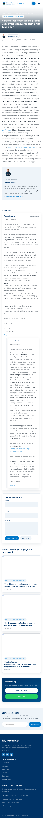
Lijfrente (5, 766)
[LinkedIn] (7, 754)
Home (4, 13)
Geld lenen (6, 776)
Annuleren (25, 538)
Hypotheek (6, 763)
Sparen (4, 773)
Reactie (7, 520)
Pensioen (5, 769)
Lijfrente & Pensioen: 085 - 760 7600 (15, 796)
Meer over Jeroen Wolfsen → (13, 196)
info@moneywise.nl (9, 806)
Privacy (18, 815)
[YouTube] (11, 754)
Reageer (6, 335)
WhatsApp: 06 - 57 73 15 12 (11, 802)
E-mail (7, 511)
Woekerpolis (6, 779)
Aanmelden (35, 724)
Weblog (10, 13)
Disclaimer (25, 815)
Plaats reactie (12, 538)
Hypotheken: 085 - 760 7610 (12, 799)
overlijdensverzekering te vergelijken (22, 147)
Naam (7, 500)
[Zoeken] (34, 3)
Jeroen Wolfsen (13, 36)
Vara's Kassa (7, 130)
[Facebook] (3, 754)
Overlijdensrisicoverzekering (24, 13)
